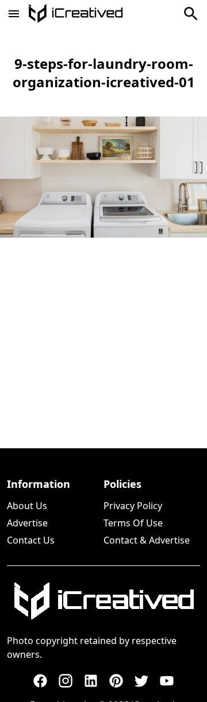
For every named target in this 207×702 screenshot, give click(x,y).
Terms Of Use (133, 523)
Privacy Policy (132, 505)
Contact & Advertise (146, 540)
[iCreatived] (103, 601)
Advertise (27, 523)
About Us (27, 505)
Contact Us (31, 540)
